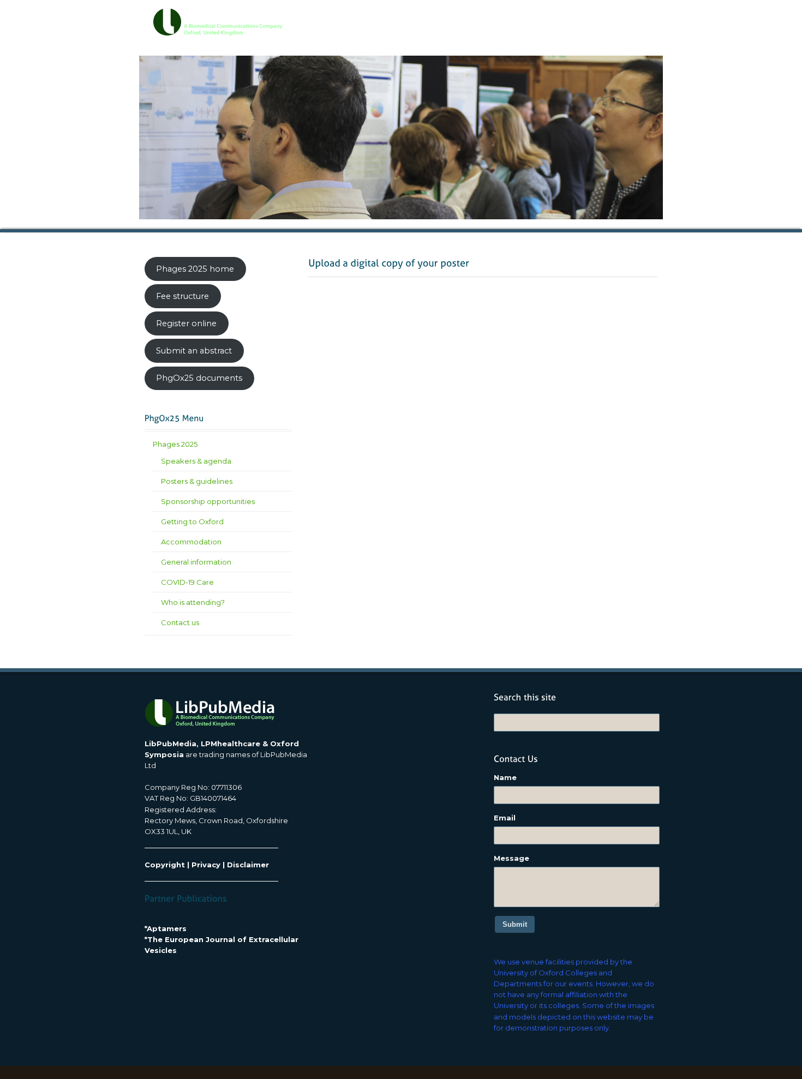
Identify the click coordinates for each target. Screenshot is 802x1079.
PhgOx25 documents (199, 378)
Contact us (180, 622)
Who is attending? (193, 602)
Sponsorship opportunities (208, 501)
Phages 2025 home (195, 269)
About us (398, 17)
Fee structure (182, 296)
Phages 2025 (175, 444)
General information (196, 562)
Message (511, 858)
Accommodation (191, 541)
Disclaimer (248, 864)
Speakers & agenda (196, 461)
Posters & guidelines (196, 481)
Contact (629, 17)
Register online (186, 323)
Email (505, 817)
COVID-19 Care (187, 582)
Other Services (578, 17)
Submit (514, 924)
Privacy (205, 864)
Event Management (510, 17)
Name (505, 777)
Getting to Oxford (192, 521)
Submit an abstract (194, 351)
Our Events (446, 17)
